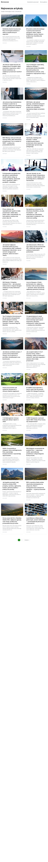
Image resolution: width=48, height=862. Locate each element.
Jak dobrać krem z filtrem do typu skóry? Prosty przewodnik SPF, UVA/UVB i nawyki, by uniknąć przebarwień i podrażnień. (35, 248)
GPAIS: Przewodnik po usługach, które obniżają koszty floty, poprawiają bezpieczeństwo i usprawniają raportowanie (12, 452)
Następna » (27, 540)
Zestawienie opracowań (33, 2)
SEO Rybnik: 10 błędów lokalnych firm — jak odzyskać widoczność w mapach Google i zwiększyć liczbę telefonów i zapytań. (12, 286)
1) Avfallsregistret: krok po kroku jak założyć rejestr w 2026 (11, 419)
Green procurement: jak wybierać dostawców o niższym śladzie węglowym (11, 389)
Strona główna (43, 2)
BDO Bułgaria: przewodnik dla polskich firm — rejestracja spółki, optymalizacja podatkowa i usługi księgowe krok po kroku (35, 452)
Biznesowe (5, 2)
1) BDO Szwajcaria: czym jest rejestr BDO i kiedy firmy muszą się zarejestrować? (35, 419)
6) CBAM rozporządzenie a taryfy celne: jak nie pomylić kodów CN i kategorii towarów (35, 389)
